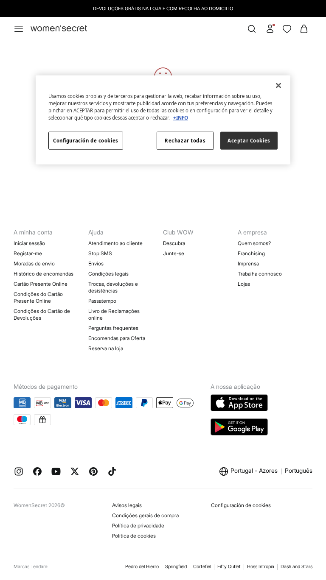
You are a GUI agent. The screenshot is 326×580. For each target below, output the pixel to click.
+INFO (180, 117)
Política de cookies (134, 536)
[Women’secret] (59, 28)
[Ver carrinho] (303, 29)
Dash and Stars (296, 566)
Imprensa (248, 263)
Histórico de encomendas (43, 273)
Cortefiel (202, 566)
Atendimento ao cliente (115, 243)
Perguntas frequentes (113, 328)
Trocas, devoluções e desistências (113, 287)
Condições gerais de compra (145, 515)
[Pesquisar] (251, 29)
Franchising (251, 253)
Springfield (176, 566)
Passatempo (102, 301)
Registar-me (28, 253)
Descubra (174, 243)
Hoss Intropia (260, 566)
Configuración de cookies (241, 505)
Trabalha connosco (260, 273)
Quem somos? (254, 243)
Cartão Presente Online (40, 284)
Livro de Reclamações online (114, 314)
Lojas (244, 284)
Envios (96, 263)
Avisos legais (127, 505)
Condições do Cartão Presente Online (38, 297)
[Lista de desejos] (286, 29)
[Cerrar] (278, 85)
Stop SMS (100, 253)
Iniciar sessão (29, 243)
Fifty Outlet (229, 566)
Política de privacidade (138, 525)
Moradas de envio (34, 263)
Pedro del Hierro (142, 566)
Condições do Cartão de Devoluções (42, 314)
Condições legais (108, 273)
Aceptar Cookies (249, 140)
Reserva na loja (105, 348)
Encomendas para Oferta (116, 338)
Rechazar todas (185, 140)
